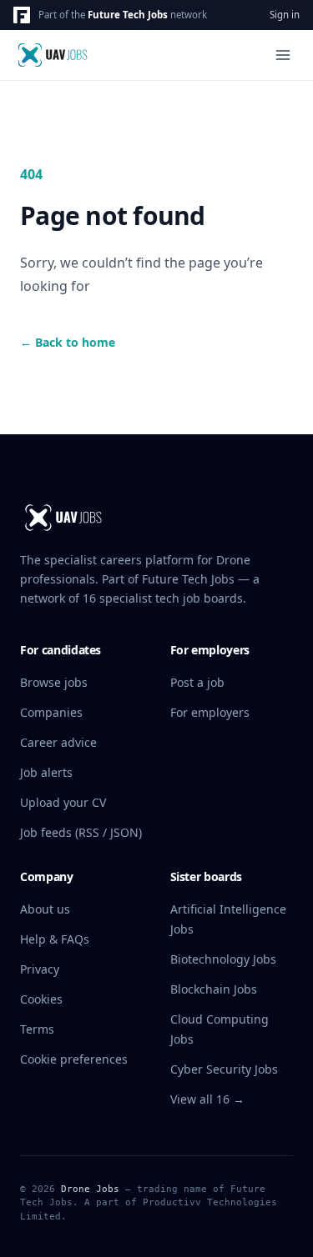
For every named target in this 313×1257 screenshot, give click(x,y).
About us (45, 909)
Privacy (39, 969)
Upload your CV (63, 802)
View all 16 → (207, 1099)
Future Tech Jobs (128, 14)
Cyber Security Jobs (224, 1069)
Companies (51, 712)
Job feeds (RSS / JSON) (81, 832)
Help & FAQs (54, 939)
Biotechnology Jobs (223, 959)
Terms (37, 1029)
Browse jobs (54, 682)
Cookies (41, 999)
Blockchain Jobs (213, 989)
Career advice (58, 742)
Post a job (197, 682)
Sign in (285, 14)
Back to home (67, 342)
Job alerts (46, 772)
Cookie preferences (74, 1059)
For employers (210, 712)
